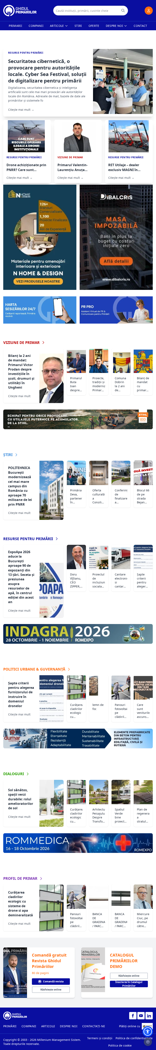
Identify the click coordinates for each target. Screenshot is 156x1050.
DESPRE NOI (68, 1026)
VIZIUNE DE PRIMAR (21, 342)
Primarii (15, 26)
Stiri (78, 26)
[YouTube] (141, 1015)
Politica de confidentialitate (134, 1038)
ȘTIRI (8, 454)
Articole (57, 26)
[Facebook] (132, 1015)
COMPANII (29, 1026)
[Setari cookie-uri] (148, 1042)
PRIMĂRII (10, 1026)
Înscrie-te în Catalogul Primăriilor (128, 984)
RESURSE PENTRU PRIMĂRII (28, 538)
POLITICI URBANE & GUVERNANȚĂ (34, 669)
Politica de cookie (120, 1045)
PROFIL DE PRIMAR (20, 878)
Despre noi (114, 26)
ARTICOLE (48, 1026)
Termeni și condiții (99, 1038)
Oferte (94, 26)
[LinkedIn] (149, 1015)
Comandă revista (53, 981)
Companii (36, 26)
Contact (140, 26)
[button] (147, 1031)
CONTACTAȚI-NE (93, 1026)
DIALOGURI (13, 773)
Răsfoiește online (50, 989)
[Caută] (123, 10)
